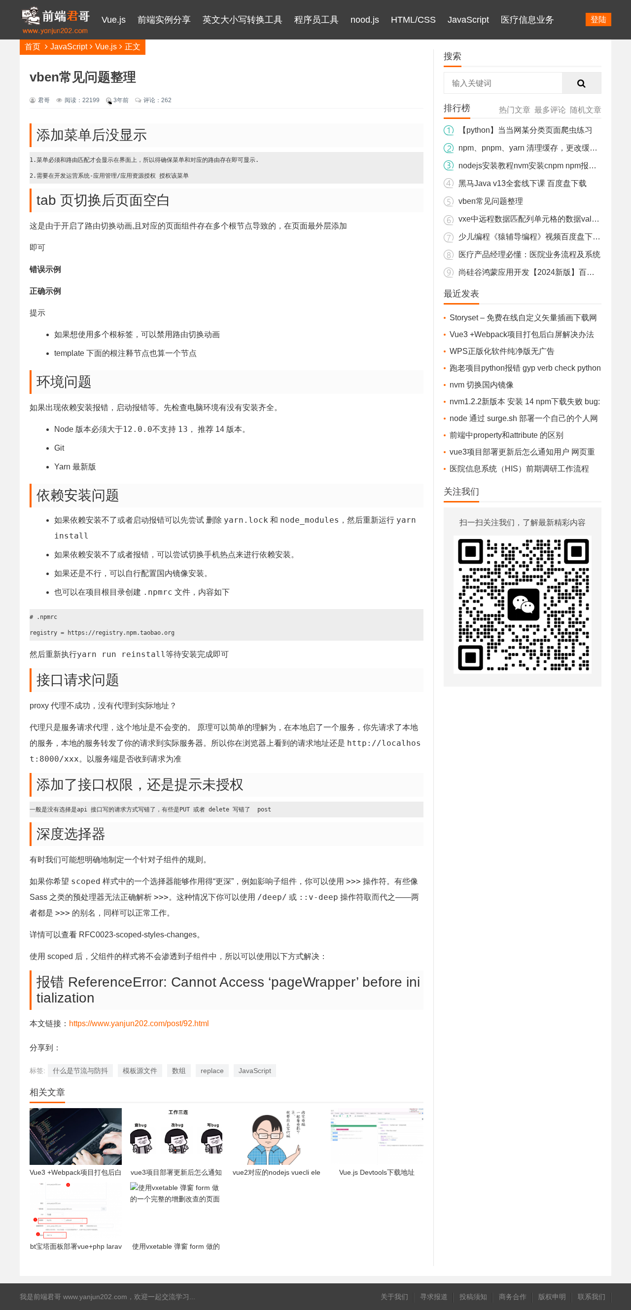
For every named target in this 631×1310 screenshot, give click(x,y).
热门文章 (514, 110)
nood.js (365, 20)
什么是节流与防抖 (80, 1071)
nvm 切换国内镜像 (482, 385)
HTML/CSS (413, 20)
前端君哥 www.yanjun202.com (80, 1297)
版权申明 (552, 1297)
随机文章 (585, 110)
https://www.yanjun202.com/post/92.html (139, 1023)
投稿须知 (473, 1297)
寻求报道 (434, 1297)
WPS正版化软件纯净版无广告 (502, 351)
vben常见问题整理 (490, 201)
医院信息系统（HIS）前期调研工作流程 (519, 468)
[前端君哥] (55, 59)
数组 (179, 1071)
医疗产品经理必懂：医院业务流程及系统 (529, 254)
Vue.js (114, 20)
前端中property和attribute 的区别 (506, 435)
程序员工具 (316, 20)
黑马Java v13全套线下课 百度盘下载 (522, 183)
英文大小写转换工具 (242, 20)
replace (212, 1071)
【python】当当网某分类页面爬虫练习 (525, 130)
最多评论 (550, 110)
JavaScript (468, 20)
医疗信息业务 (527, 20)
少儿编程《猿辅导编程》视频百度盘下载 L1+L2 (541, 236)
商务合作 (512, 1297)
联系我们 (591, 1297)
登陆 (598, 19)
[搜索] (581, 83)
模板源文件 (140, 1071)
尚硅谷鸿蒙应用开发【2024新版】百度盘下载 (538, 272)
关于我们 (394, 1297)
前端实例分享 (164, 20)
